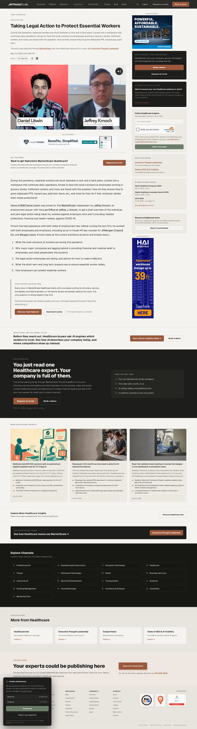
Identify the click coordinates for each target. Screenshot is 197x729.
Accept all (27, 708)
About (124, 4)
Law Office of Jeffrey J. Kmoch (59, 209)
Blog (116, 4)
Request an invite (160, 4)
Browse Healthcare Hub (173, 514)
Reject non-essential (27, 715)
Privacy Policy (143, 725)
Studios (68, 705)
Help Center (69, 715)
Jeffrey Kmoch (101, 205)
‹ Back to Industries (18, 15)
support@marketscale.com (146, 142)
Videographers (94, 701)
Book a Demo (117, 712)
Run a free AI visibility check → (147, 338)
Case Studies (70, 698)
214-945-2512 (172, 139)
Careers (115, 705)
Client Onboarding (71, 712)
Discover (64, 4)
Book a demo (159, 67)
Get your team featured (28, 312)
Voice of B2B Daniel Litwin (25, 205)
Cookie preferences (179, 725)
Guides (91, 708)
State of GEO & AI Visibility (147, 169)
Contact (115, 698)
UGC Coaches (94, 705)
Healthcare (17, 20)
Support (115, 715)
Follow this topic (159, 147)
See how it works (54, 312)
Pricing (107, 4)
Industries (78, 4)
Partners (116, 708)
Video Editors (93, 698)
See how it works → (142, 103)
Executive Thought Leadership (105, 48)
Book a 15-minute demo (133, 666)
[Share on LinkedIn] (37, 58)
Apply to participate (159, 228)
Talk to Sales (117, 701)
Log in (145, 4)
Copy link (24, 58)
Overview (41, 4)
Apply (91, 712)
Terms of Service (155, 725)
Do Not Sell (167, 725)
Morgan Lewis (28, 234)
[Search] (137, 4)
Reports (68, 701)
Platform (52, 4)
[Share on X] (32, 58)
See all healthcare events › (144, 205)
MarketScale (45, 48)
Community (93, 4)
